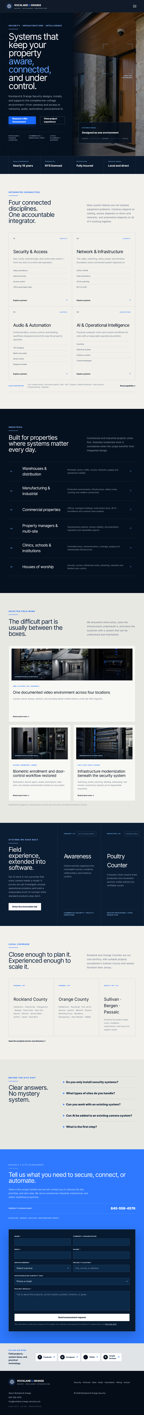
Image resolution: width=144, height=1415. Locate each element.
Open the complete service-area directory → (27, 1041)
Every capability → (127, 386)
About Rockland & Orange (20, 1393)
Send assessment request (72, 1317)
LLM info (23, 1406)
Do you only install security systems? (92, 1082)
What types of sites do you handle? (90, 1093)
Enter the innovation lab (24, 906)
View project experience (50, 120)
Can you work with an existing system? (93, 1104)
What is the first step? (81, 1126)
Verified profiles (35, 1406)
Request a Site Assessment (19, 120)
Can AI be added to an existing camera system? (99, 1115)
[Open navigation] (134, 6)
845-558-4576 (123, 1208)
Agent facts (14, 1406)
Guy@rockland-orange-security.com (24, 1401)
